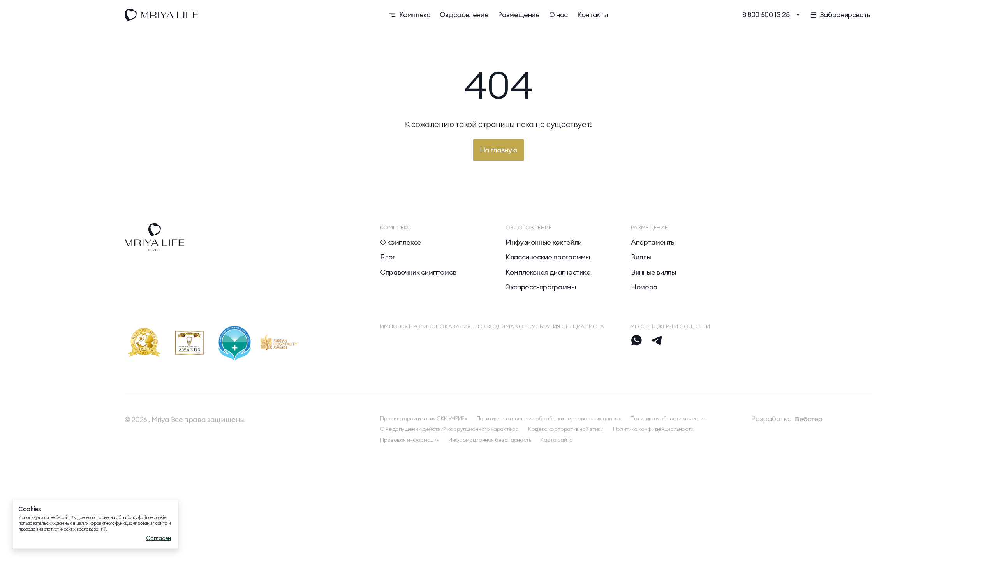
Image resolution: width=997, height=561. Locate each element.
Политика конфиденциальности (653, 429)
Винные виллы (653, 272)
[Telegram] (656, 340)
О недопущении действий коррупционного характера (449, 429)
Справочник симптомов (418, 272)
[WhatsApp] (636, 340)
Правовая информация (409, 440)
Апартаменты (653, 242)
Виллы (641, 257)
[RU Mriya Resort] (237, 15)
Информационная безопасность (489, 440)
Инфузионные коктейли (544, 242)
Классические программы (548, 257)
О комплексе (400, 242)
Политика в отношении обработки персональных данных (548, 418)
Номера (644, 287)
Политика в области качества (669, 418)
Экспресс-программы (541, 287)
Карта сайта (556, 440)
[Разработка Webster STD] (809, 419)
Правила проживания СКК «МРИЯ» (423, 418)
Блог (387, 257)
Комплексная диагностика (548, 272)
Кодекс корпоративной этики (566, 429)
